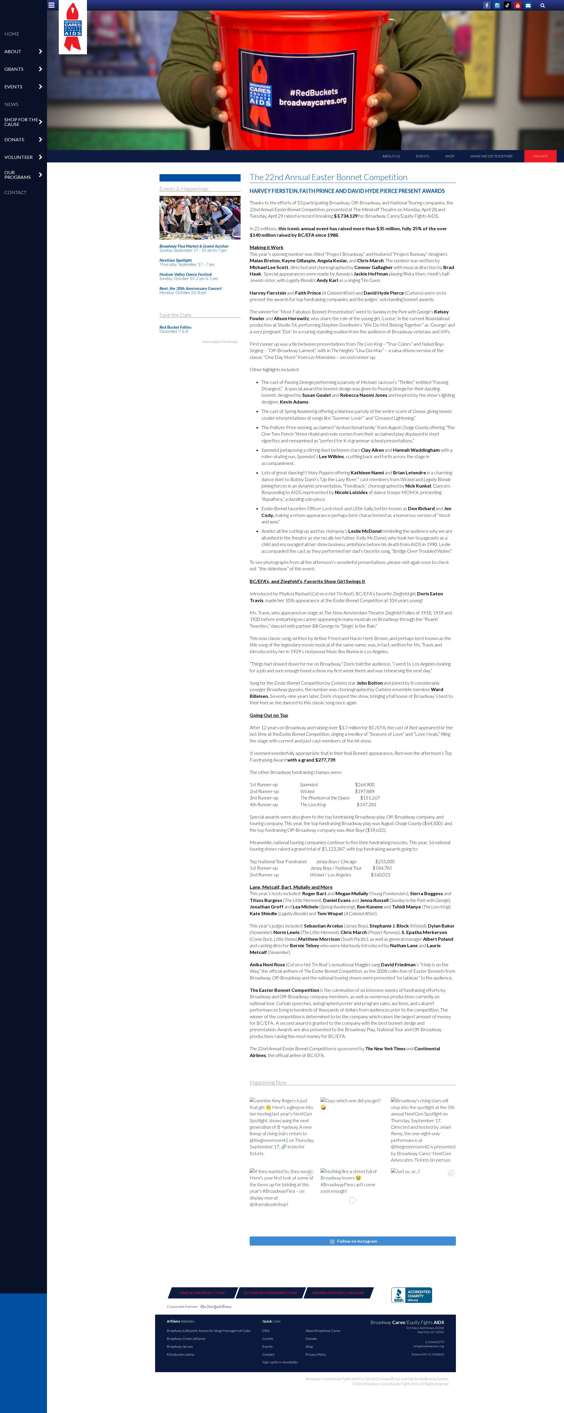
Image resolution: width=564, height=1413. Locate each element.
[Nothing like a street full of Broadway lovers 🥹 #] (352, 1200)
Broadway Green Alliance (186, 1338)
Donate (540, 156)
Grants (267, 1338)
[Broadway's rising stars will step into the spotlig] (423, 1129)
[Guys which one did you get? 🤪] (352, 1129)
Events (422, 156)
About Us (391, 156)
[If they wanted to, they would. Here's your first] (282, 1200)
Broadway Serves (180, 1346)
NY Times (216, 1307)
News (11, 104)
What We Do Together (492, 156)
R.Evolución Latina (180, 1354)
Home (11, 33)
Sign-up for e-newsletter (280, 1362)
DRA (266, 1330)
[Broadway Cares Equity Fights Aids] (73, 27)
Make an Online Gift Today (202, 1293)
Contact (15, 192)
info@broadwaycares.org (428, 1346)
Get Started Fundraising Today (270, 1293)
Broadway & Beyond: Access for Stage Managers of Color (209, 1330)
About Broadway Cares (323, 1330)
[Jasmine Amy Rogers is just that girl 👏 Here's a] (282, 1129)
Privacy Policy (316, 1354)
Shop (449, 156)
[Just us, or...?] (423, 1200)
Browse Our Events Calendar (338, 1293)
